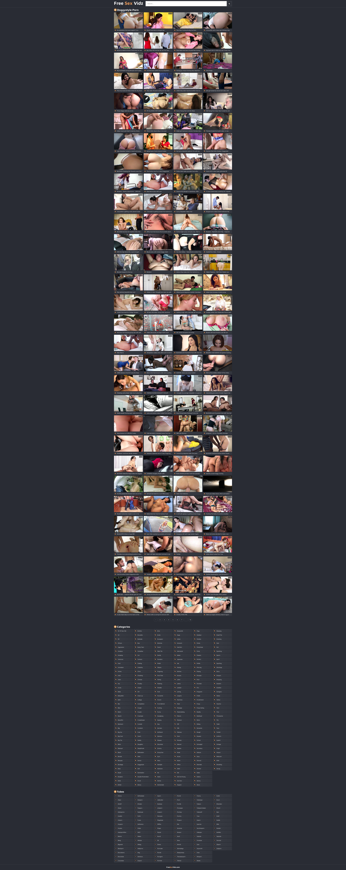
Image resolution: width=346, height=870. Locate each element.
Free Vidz (128, 3)
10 (190, 619)
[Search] (229, 3)
